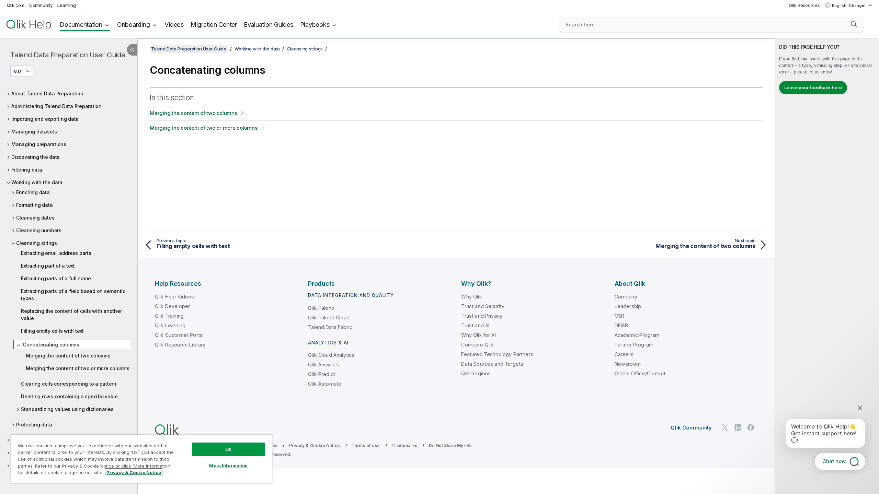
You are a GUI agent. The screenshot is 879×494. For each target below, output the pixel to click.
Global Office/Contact (640, 373)
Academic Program (637, 335)
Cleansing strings (36, 243)
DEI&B (621, 325)
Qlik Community (691, 427)
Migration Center (214, 24)
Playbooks (315, 24)
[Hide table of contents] (132, 50)
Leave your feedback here (813, 87)
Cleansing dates (35, 218)
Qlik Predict (321, 374)
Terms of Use (366, 445)
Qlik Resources (804, 5)
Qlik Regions (476, 373)
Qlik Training (169, 316)
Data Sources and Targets (492, 364)
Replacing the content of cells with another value (71, 314)
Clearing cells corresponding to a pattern (68, 384)
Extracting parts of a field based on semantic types (73, 294)
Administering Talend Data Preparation (56, 106)
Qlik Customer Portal (179, 335)
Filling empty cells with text (52, 331)
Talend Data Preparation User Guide (67, 55)
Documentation (81, 24)
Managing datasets (34, 131)
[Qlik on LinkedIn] (738, 427)
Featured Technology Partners (497, 354)
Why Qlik (471, 296)
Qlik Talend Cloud (329, 317)
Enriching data (33, 192)
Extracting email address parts (56, 253)
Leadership (628, 306)
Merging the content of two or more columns (77, 368)
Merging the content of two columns (68, 355)
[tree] (68, 278)
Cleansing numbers (38, 230)
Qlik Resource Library (180, 345)
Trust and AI (475, 325)
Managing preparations (38, 144)
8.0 (17, 71)
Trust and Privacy (481, 316)
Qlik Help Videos (174, 296)
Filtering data (26, 170)
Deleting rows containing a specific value (69, 396)
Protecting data (34, 424)
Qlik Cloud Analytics (331, 355)
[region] (141, 459)
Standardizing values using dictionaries (67, 409)
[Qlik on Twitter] (725, 427)
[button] (854, 24)
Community (41, 5)
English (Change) (849, 5)
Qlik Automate (324, 384)
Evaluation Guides (268, 24)
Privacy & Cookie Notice (314, 445)
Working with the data (36, 182)
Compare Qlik (477, 345)
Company (626, 296)
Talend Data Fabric (330, 327)
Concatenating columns (51, 345)
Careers (624, 354)
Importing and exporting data (45, 119)
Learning (66, 5)
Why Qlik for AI (478, 335)
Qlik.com (15, 5)
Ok (228, 449)
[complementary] (827, 266)
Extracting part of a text (48, 266)
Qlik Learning (170, 325)
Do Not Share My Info (450, 445)
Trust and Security (482, 306)
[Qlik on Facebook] (751, 427)
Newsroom (628, 364)
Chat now (834, 461)
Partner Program (634, 345)
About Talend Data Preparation (47, 93)
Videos (174, 24)
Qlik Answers (323, 364)
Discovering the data (35, 157)
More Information (228, 465)
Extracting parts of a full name (56, 278)
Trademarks (404, 445)
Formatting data (34, 205)
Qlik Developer (172, 306)
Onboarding (133, 24)
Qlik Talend (321, 308)
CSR (619, 316)
